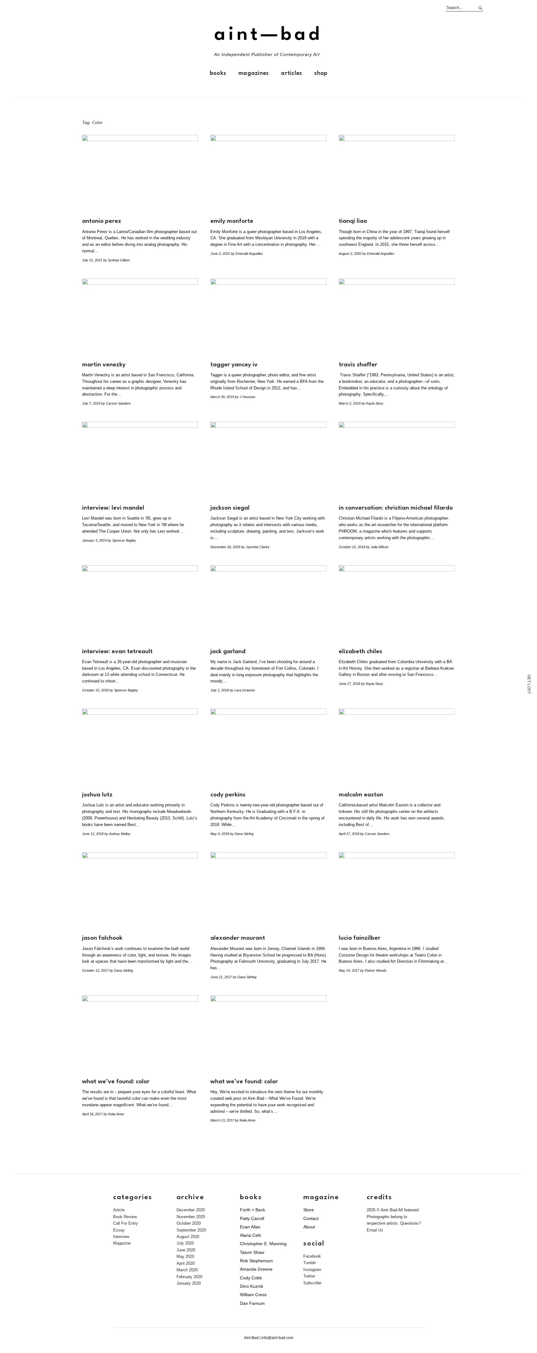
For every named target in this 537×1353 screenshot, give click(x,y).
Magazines (253, 73)
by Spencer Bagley (122, 540)
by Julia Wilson (377, 547)
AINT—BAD (268, 35)
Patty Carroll (252, 1218)
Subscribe (312, 1283)
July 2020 (185, 1243)
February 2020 (189, 1276)
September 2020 (191, 1230)
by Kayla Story (372, 403)
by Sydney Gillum (116, 260)
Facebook (312, 1256)
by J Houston (245, 397)
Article (119, 1210)
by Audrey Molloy (117, 834)
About (309, 1226)
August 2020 (188, 1236)
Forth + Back (252, 1209)
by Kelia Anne (113, 1114)
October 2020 (189, 1223)
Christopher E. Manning (263, 1243)
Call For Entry (125, 1223)
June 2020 (186, 1250)
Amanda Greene (256, 1269)
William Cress (253, 1294)
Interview (121, 1236)
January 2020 (189, 1283)
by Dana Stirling (242, 834)
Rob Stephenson (256, 1260)
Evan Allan (250, 1226)
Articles (291, 73)
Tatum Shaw (252, 1252)
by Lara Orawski (242, 690)
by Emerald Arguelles (247, 253)
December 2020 (191, 1210)
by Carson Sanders (116, 403)
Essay (119, 1230)
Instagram (312, 1269)
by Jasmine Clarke (255, 547)
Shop (320, 73)
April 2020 (186, 1263)
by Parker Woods (373, 970)
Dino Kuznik (251, 1286)
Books (218, 73)
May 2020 (185, 1256)
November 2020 (191, 1216)
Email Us (375, 1230)
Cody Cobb (251, 1277)
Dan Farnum (252, 1303)
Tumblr (309, 1262)
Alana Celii (250, 1235)
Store (308, 1209)
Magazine (122, 1243)
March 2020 (187, 1270)
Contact (311, 1218)
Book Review (125, 1216)
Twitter (309, 1276)
